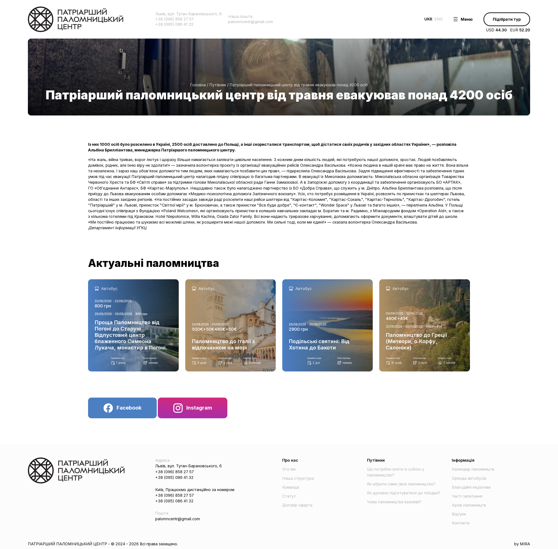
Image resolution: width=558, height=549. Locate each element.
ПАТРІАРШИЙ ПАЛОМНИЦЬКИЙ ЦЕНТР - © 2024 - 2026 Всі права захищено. (103, 544)
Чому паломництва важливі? (394, 502)
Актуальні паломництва (153, 263)
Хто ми (289, 469)
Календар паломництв (473, 469)
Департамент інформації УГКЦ (117, 227)
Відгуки (459, 514)
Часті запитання (467, 496)
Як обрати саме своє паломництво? (401, 484)
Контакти (461, 523)
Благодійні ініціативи (471, 487)
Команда (290, 487)
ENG (438, 19)
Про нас (290, 460)
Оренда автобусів (469, 478)
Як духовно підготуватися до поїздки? (403, 493)
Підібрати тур (507, 19)
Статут (289, 496)
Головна (198, 85)
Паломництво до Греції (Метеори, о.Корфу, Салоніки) (420, 285)
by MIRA (522, 544)
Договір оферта (297, 505)
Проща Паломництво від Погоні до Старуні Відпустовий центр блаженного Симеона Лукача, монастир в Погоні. (129, 288)
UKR (428, 19)
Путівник (217, 85)
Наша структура (298, 478)
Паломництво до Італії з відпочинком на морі (228, 282)
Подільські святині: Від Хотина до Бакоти (322, 282)
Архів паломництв (469, 505)
